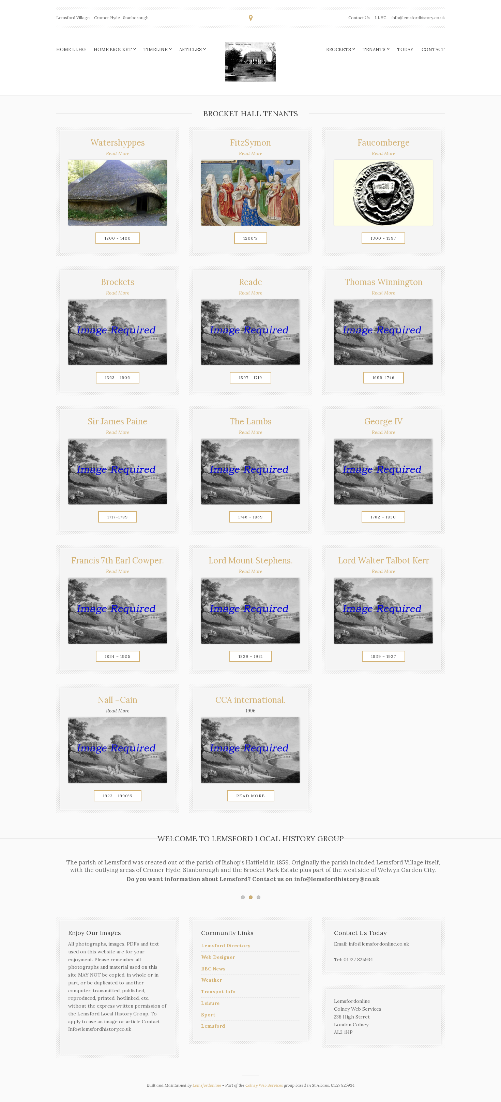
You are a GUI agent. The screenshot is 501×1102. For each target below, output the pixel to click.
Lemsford (213, 1026)
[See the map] (251, 18)
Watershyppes (117, 142)
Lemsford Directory (225, 945)
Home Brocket (113, 49)
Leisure (210, 1003)
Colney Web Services (264, 1085)
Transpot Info (218, 991)
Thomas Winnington (384, 282)
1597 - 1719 (250, 377)
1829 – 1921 (251, 656)
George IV (383, 421)
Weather (211, 980)
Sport (208, 1015)
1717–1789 (117, 516)
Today (405, 49)
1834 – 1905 (118, 656)
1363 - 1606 (117, 377)
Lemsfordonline (207, 1085)
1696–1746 (384, 377)
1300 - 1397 (383, 238)
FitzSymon (250, 142)
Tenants (374, 49)
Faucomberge (384, 142)
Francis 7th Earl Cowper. (117, 560)
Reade (250, 282)
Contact (433, 49)
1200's (250, 238)
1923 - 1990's (117, 795)
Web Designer (218, 957)
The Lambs (250, 421)
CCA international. (250, 700)
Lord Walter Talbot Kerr (383, 560)
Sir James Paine (117, 421)
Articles (190, 49)
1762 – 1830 (383, 516)
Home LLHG (71, 49)
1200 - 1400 (118, 238)
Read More (118, 153)
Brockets (338, 49)
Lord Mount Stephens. (251, 560)
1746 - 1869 (250, 516)
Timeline (155, 49)
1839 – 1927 (383, 656)
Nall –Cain (117, 700)
